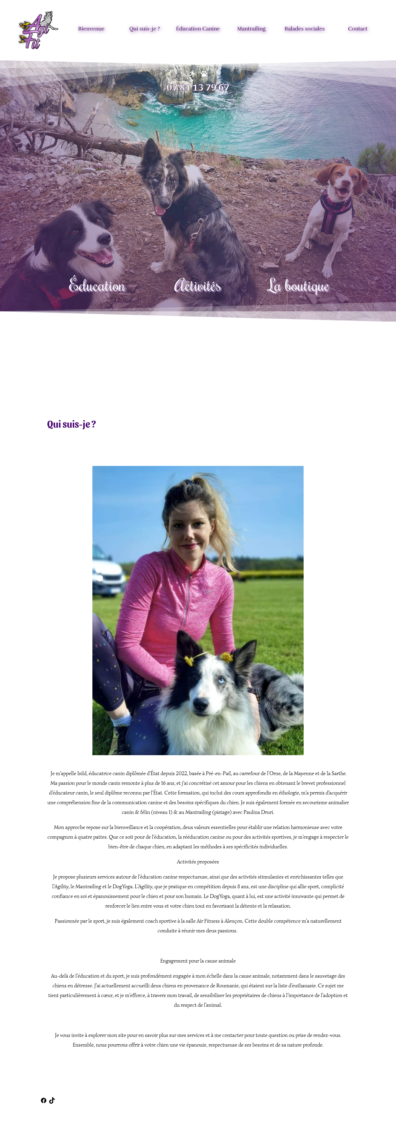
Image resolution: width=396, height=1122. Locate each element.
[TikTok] (52, 1102)
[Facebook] (43, 1102)
